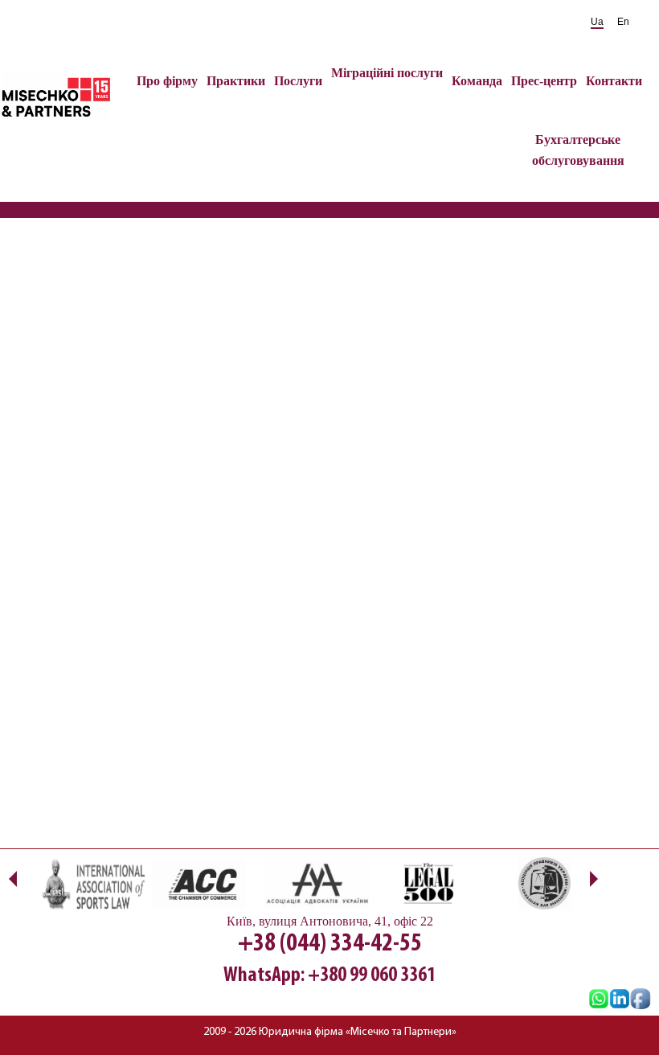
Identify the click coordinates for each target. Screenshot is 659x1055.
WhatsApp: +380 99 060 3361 (329, 976)
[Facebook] (640, 1000)
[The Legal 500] (429, 883)
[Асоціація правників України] (541, 883)
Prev (12, 878)
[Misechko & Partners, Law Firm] (619, 1000)
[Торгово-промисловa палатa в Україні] (203, 883)
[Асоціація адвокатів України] (315, 883)
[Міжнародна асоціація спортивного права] (90, 883)
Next (593, 878)
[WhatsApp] (598, 1000)
